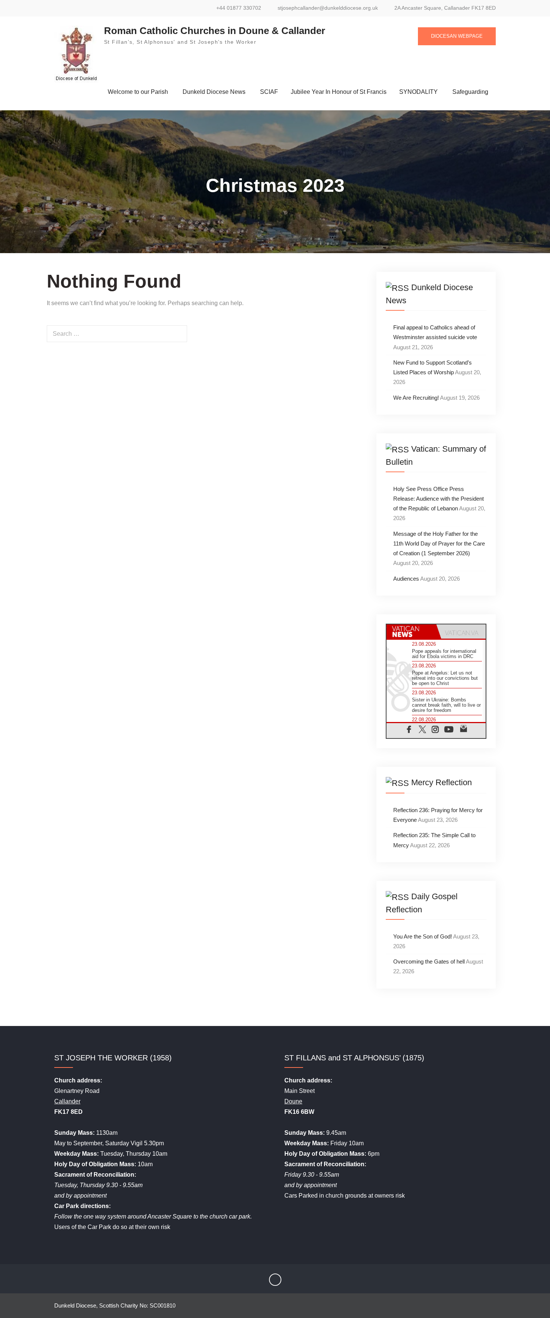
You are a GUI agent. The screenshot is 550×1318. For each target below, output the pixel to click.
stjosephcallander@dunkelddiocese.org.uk (328, 8)
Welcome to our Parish (138, 92)
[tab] (411, 631)
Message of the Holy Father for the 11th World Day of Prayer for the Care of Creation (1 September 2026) (439, 544)
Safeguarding (470, 92)
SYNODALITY (418, 92)
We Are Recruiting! (416, 397)
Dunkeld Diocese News (214, 92)
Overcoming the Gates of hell (429, 961)
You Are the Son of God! (422, 936)
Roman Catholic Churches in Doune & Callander (214, 30)
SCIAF (269, 92)
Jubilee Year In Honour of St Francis (338, 92)
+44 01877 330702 (238, 8)
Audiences (406, 578)
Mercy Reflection (441, 782)
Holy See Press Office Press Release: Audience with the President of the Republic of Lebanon (438, 499)
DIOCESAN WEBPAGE (457, 36)
